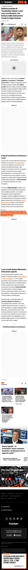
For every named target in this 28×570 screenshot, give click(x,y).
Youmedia (3, 493)
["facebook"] (16, 479)
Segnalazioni (10, 493)
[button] (25, 24)
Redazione (3, 498)
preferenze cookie (12, 498)
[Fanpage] (14, 524)
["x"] (13, 479)
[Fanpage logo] (8, 2)
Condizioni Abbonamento (15, 496)
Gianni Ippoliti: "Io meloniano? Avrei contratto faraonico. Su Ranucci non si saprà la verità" (13, 449)
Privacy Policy (18, 493)
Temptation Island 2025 (7, 6)
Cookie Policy (4, 496)
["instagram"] (6, 479)
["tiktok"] (2, 479)
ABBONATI (20, 2)
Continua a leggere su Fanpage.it (14, 327)
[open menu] (1, 2)
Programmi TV (4, 379)
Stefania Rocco (12, 24)
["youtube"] (9, 479)
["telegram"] (20, 479)
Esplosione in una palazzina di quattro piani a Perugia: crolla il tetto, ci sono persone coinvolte (13, 559)
